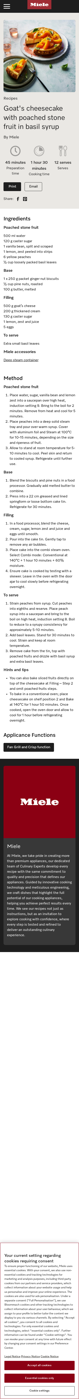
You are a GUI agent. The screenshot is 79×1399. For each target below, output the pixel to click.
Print (12, 186)
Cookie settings (39, 1390)
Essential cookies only (39, 1378)
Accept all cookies (39, 1365)
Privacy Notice (30, 1356)
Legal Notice (12, 1356)
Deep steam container (21, 360)
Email (33, 186)
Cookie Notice (50, 1356)
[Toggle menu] (7, 6)
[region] (39, 1321)
